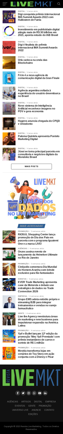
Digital (38, 401)
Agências (12, 401)
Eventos (20, 406)
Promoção (45, 406)
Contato (49, 410)
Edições (33, 414)
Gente (32, 406)
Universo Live (20, 410)
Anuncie (36, 410)
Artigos (26, 401)
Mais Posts (31, 166)
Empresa (50, 401)
